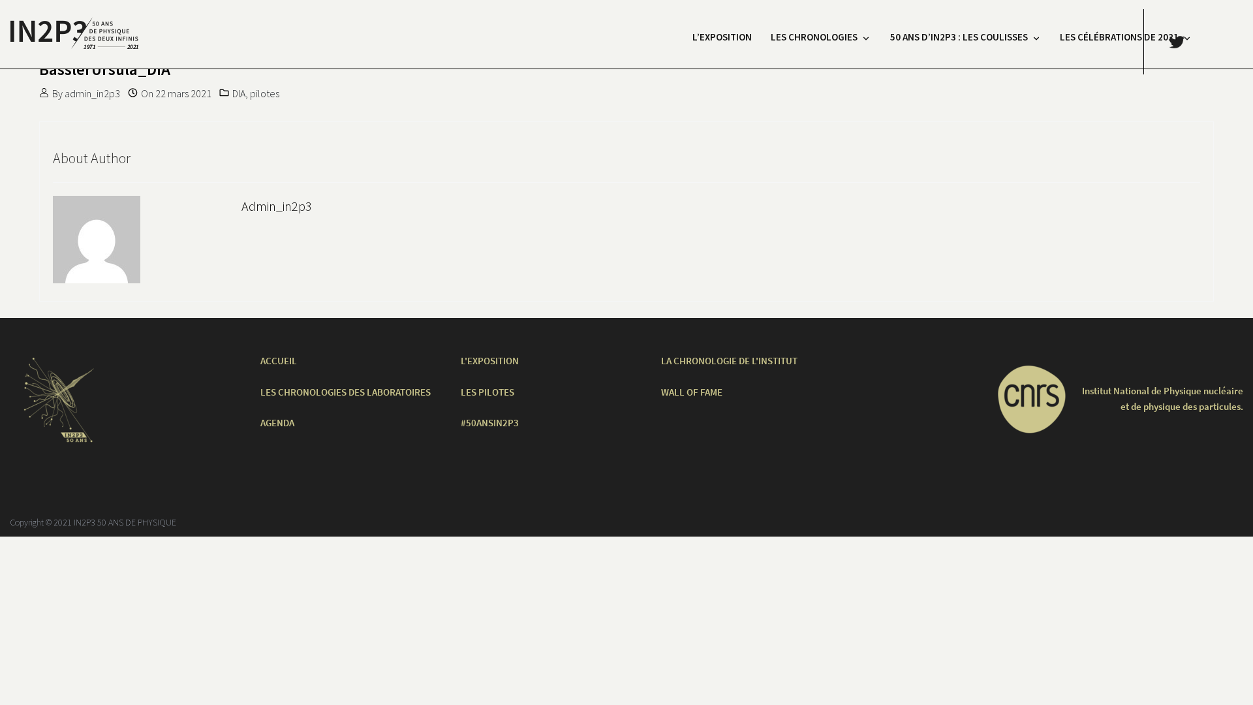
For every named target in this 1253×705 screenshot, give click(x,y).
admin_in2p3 (92, 93)
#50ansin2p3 (490, 422)
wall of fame (691, 392)
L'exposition (490, 360)
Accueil (278, 360)
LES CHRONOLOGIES (814, 37)
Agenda (277, 422)
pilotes (264, 93)
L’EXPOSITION (722, 37)
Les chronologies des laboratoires (345, 392)
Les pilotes (487, 392)
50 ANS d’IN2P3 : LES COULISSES (959, 37)
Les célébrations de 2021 (1119, 37)
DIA (238, 93)
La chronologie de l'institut (729, 360)
